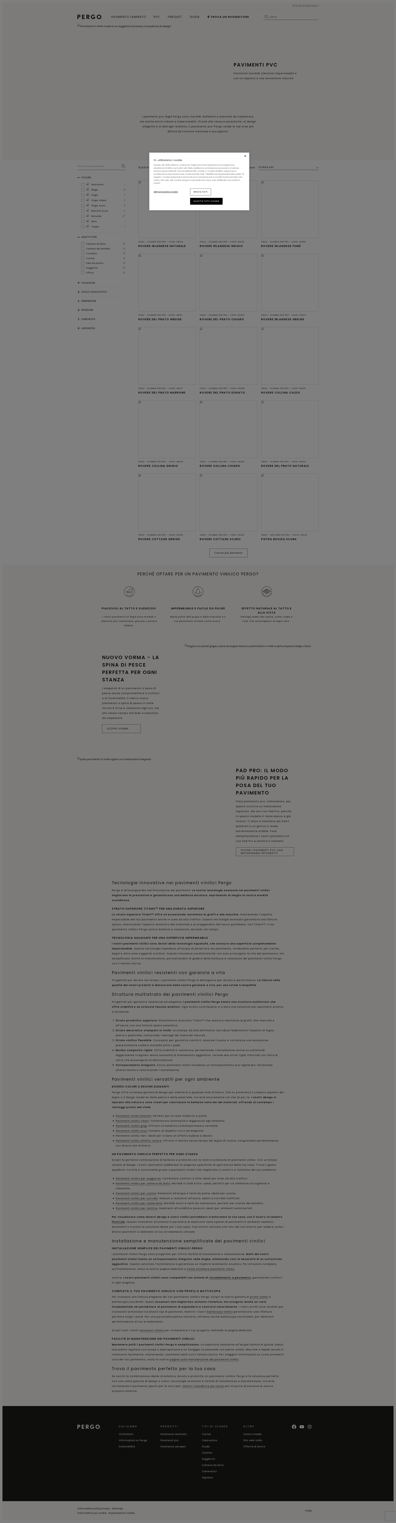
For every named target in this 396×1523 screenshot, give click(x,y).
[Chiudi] (245, 156)
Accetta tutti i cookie (206, 201)
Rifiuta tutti (200, 191)
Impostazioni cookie (166, 191)
